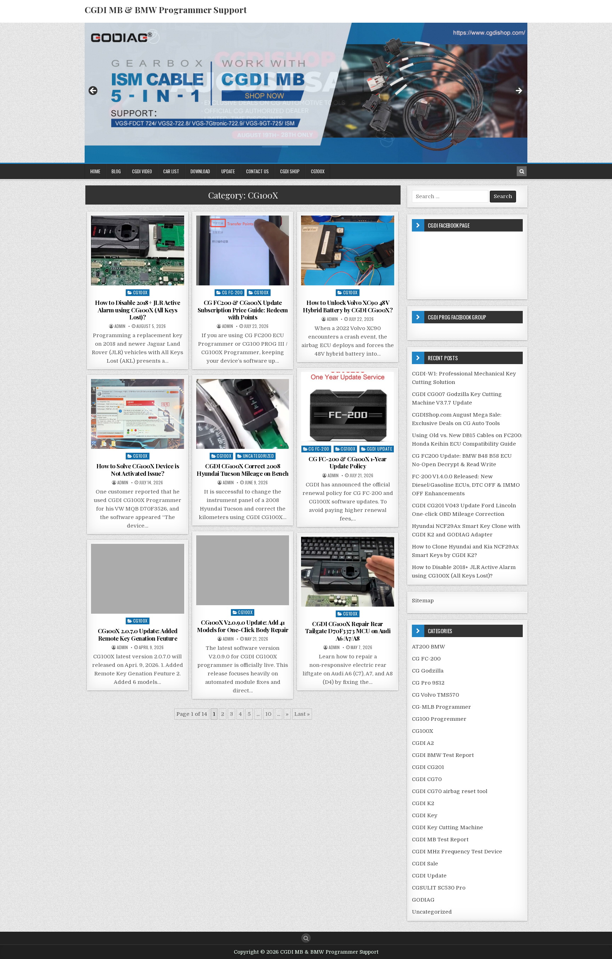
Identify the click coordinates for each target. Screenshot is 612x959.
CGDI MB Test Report (440, 839)
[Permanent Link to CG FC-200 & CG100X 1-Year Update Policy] (347, 407)
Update (228, 171)
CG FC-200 (232, 292)
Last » (302, 714)
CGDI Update (379, 449)
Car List (171, 171)
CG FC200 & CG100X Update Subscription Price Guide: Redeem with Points (243, 310)
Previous (93, 91)
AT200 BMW (428, 646)
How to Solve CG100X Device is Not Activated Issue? (137, 469)
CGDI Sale (425, 863)
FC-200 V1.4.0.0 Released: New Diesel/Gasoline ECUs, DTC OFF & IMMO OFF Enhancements (466, 485)
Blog (116, 171)
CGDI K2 (423, 803)
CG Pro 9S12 (428, 683)
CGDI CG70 (427, 779)
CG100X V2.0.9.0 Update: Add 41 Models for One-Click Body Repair (242, 625)
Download (200, 171)
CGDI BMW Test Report (443, 755)
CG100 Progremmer (439, 719)
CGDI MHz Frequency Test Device (457, 851)
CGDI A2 (423, 743)
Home (95, 171)
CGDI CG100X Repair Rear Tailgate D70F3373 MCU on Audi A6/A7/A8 (348, 631)
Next (518, 91)
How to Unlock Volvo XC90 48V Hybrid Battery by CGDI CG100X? (347, 306)
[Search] (522, 171)
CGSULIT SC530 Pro (438, 888)
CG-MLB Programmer (441, 707)
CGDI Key (424, 815)
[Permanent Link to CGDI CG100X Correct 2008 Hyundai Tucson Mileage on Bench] (242, 414)
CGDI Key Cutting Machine (447, 827)
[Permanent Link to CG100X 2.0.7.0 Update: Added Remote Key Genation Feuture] (137, 579)
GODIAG (423, 900)
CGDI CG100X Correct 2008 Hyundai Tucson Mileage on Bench (243, 469)
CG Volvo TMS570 (435, 695)
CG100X (317, 171)
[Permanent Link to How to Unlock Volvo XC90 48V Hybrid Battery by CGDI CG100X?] (347, 250)
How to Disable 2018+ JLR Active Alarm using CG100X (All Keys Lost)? (137, 310)
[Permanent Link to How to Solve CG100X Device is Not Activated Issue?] (137, 414)
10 (268, 714)
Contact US (257, 171)
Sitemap (423, 600)
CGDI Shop (290, 171)
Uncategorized (258, 456)
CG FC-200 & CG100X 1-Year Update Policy (347, 462)
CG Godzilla (427, 671)
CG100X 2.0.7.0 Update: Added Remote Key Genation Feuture (137, 634)
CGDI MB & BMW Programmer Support (166, 9)
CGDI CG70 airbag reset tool (449, 791)
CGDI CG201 (428, 767)
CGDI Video (142, 171)
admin (119, 326)
